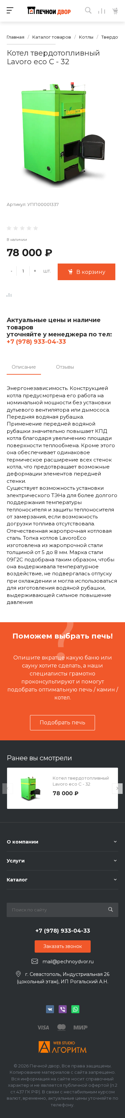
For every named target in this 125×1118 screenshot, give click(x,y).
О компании (22, 842)
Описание (24, 367)
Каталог (17, 880)
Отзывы (65, 367)
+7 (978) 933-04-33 (36, 341)
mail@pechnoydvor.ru (68, 962)
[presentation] (7, 788)
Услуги (16, 861)
